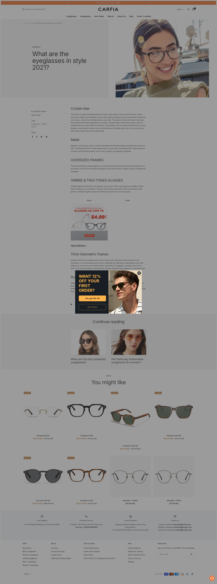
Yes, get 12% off (92, 298)
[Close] (139, 273)
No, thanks (92, 307)
